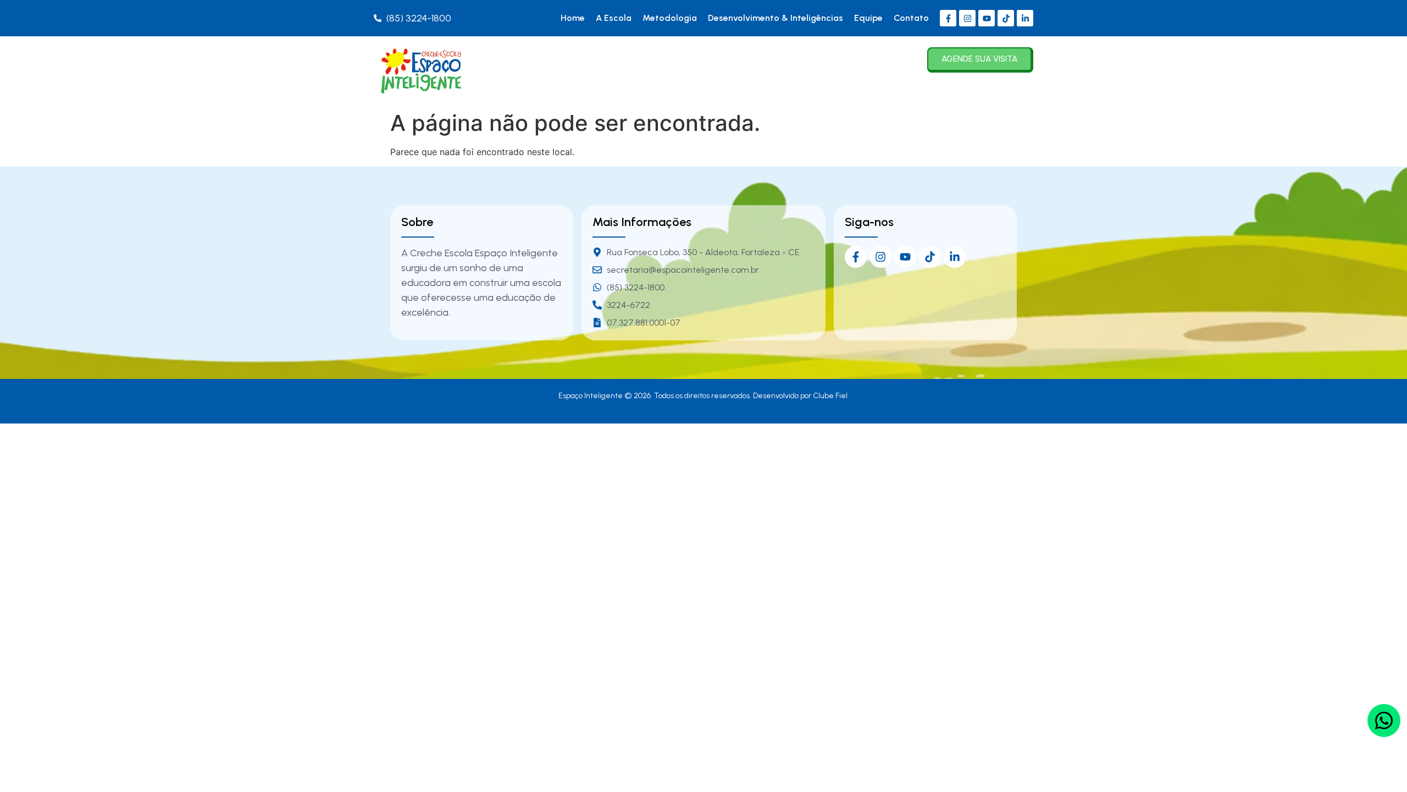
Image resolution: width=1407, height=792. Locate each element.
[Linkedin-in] (1025, 18)
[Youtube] (986, 18)
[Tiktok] (1006, 18)
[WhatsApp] (1383, 720)
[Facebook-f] (948, 18)
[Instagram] (967, 18)
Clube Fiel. (831, 395)
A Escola (614, 18)
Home (573, 18)
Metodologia (669, 18)
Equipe (868, 18)
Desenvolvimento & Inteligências (775, 18)
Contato (911, 18)
